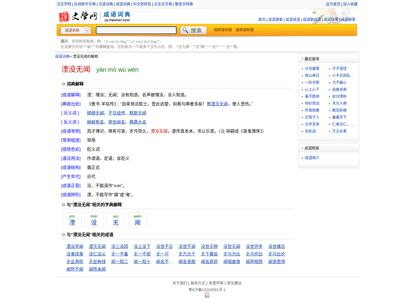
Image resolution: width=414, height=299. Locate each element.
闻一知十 (142, 261)
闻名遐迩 (209, 261)
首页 (261, 20)
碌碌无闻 (95, 112)
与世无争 (312, 124)
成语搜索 (275, 20)
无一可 (162, 253)
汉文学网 (64, 4)
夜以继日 (312, 76)
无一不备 (119, 253)
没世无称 (209, 246)
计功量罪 (312, 69)
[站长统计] (207, 296)
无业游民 (74, 261)
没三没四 (119, 246)
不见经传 (116, 112)
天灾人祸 (339, 103)
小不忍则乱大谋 (345, 76)
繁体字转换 (184, 4)
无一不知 (142, 253)
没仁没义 (97, 253)
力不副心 (339, 82)
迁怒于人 (312, 117)
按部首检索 (245, 30)
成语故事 (331, 20)
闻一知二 (119, 261)
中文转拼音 (142, 4)
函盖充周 (339, 89)
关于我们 (179, 283)
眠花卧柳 (339, 110)
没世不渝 (187, 246)
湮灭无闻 (219, 103)
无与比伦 (276, 253)
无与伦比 (254, 253)
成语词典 (123, 4)
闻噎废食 (231, 261)
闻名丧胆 (187, 261)
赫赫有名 (95, 122)
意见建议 (234, 283)
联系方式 (198, 283)
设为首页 (333, 4)
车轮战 (310, 131)
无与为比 (231, 253)
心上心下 (312, 89)
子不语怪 (339, 69)
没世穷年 (254, 246)
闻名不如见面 (169, 261)
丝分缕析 (339, 96)
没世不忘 (164, 246)
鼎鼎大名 (137, 122)
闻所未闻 (97, 269)
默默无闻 (137, 112)
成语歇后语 (312, 20)
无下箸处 (209, 253)
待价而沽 (312, 103)
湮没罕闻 (74, 246)
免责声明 (216, 283)
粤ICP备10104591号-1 (207, 290)
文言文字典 (163, 4)
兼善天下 (339, 117)
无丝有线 (97, 261)
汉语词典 (105, 4)
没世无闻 (231, 246)
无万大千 (187, 253)
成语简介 (312, 158)
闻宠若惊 (276, 261)
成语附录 (348, 20)
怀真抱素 (312, 110)
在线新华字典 (85, 4)
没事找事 (74, 253)
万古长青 (339, 131)
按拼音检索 (223, 30)
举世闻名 (116, 122)
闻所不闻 (74, 269)
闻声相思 (254, 261)
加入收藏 (350, 4)
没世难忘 (276, 246)
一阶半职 (312, 82)
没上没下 (142, 246)
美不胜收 (312, 96)
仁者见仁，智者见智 (348, 124)
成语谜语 (292, 20)
